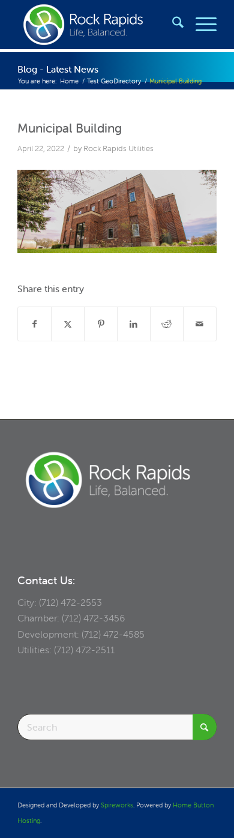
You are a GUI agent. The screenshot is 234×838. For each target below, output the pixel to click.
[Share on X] (68, 324)
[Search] (172, 25)
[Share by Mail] (200, 324)
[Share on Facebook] (34, 324)
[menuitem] (172, 25)
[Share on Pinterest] (101, 324)
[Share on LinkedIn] (134, 324)
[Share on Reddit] (167, 324)
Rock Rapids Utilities (118, 148)
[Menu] (200, 25)
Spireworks (117, 805)
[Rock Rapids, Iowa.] (96, 25)
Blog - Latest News (57, 69)
